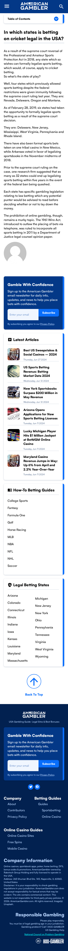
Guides (43, 804)
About (12, 804)
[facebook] (37, 787)
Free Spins (15, 842)
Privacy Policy (47, 324)
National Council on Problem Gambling (44, 934)
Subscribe (48, 312)
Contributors (16, 810)
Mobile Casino (17, 848)
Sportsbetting (51, 810)
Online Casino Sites (21, 836)
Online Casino (51, 816)
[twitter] (30, 787)
